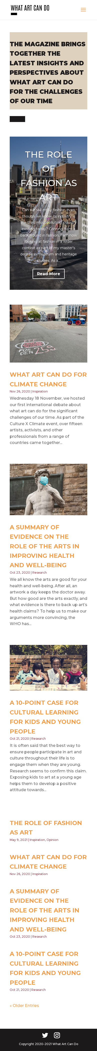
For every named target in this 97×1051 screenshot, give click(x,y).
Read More (48, 273)
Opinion (52, 840)
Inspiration (40, 391)
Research (39, 572)
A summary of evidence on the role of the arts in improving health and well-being (44, 546)
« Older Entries (24, 1005)
